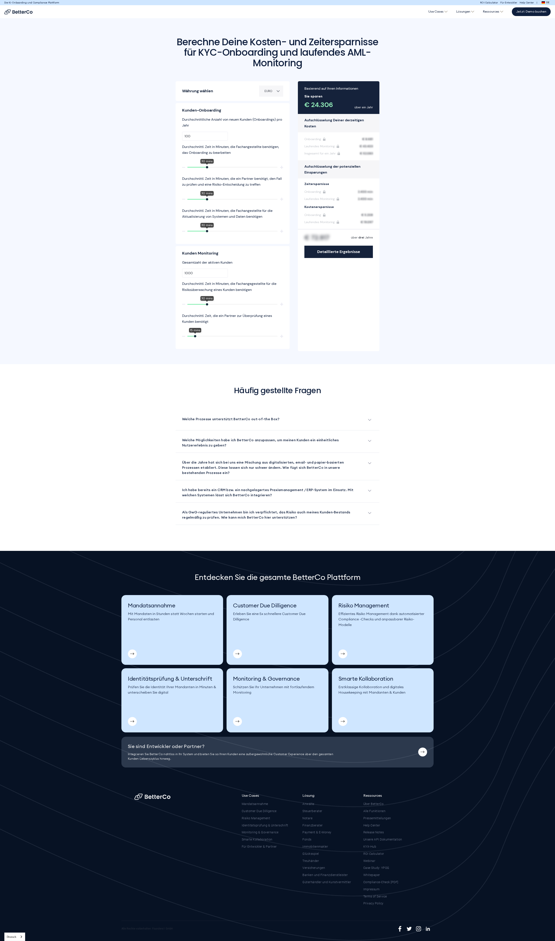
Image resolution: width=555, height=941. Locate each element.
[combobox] (14, 937)
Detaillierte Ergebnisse (338, 251)
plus (281, 167)
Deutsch (11, 936)
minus (183, 167)
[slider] (207, 167)
